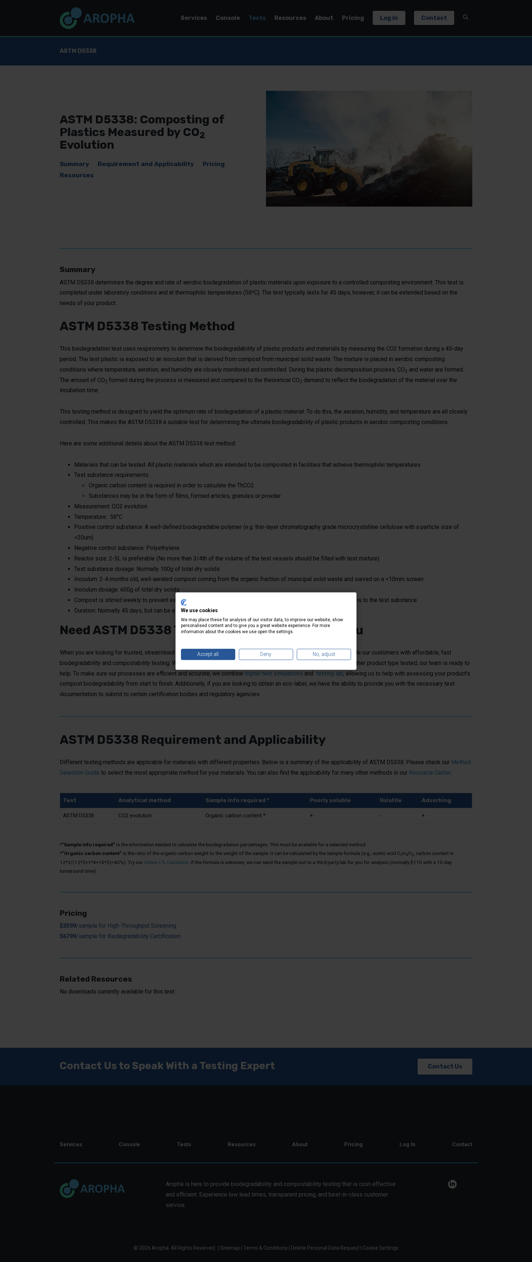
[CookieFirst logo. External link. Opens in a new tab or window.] (183, 602)
